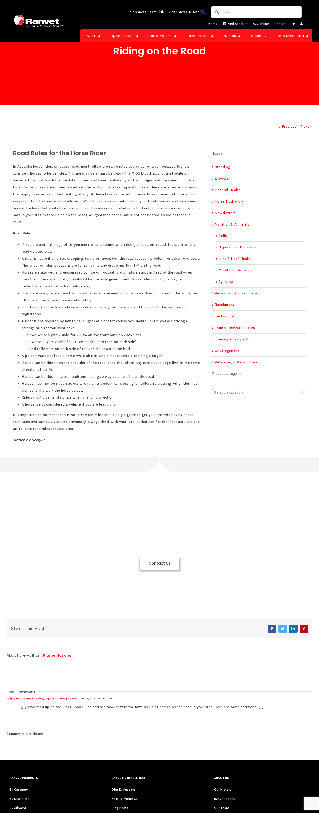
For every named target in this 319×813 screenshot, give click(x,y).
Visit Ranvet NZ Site (184, 12)
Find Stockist (237, 24)
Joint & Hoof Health (235, 259)
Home (213, 24)
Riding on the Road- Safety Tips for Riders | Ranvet (42, 698)
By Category (19, 790)
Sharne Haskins (56, 655)
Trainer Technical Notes (235, 328)
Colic (223, 236)
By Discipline (19, 799)
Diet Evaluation (123, 790)
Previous (289, 126)
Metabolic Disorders (236, 270)
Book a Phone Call (126, 799)
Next (305, 126)
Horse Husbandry (229, 201)
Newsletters (225, 213)
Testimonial (225, 316)
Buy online (261, 24)
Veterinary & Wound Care (236, 362)
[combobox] (259, 392)
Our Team (221, 808)
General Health (228, 190)
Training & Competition (234, 339)
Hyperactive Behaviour (238, 247)
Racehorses (224, 305)
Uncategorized (227, 351)
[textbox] (259, 392)
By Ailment (18, 808)
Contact (280, 24)
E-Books (222, 178)
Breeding (222, 167)
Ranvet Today (224, 799)
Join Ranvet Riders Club (146, 12)
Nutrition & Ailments (232, 224)
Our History (223, 790)
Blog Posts (120, 808)
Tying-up (226, 282)
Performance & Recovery (236, 293)
